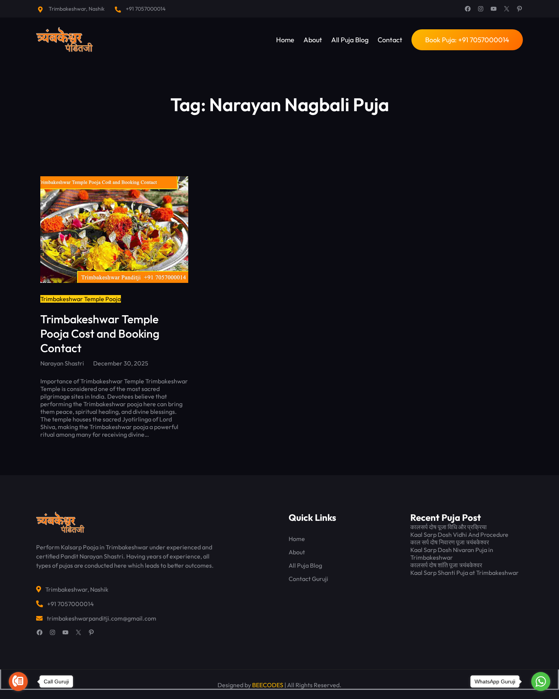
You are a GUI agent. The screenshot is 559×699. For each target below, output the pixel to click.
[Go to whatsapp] (540, 681)
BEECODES (267, 685)
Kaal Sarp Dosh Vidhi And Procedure (459, 534)
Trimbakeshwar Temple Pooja (80, 299)
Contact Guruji (308, 578)
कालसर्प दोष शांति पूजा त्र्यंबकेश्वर (446, 565)
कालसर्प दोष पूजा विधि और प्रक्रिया (448, 527)
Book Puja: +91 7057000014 (467, 39)
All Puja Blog (305, 565)
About (297, 552)
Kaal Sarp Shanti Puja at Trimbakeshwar (464, 572)
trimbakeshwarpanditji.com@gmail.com (101, 618)
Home (297, 539)
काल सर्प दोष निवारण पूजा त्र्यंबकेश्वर (449, 542)
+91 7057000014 (145, 8)
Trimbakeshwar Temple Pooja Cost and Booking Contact (99, 333)
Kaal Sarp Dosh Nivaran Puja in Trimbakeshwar (451, 553)
